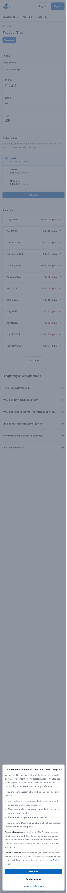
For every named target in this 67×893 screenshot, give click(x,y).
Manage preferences (32, 886)
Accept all (32, 871)
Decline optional (32, 879)
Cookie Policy (11, 864)
